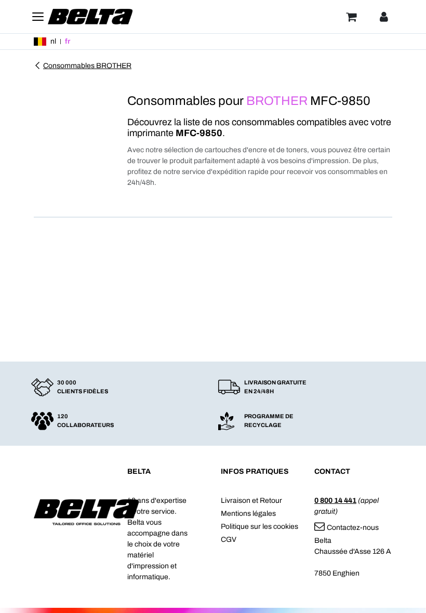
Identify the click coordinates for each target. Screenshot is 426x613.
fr (67, 41)
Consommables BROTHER (87, 66)
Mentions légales (248, 513)
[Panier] (351, 17)
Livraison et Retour (251, 500)
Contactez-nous (353, 527)
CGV (228, 539)
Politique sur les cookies (259, 526)
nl (53, 41)
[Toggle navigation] (38, 16)
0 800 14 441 (335, 500)
